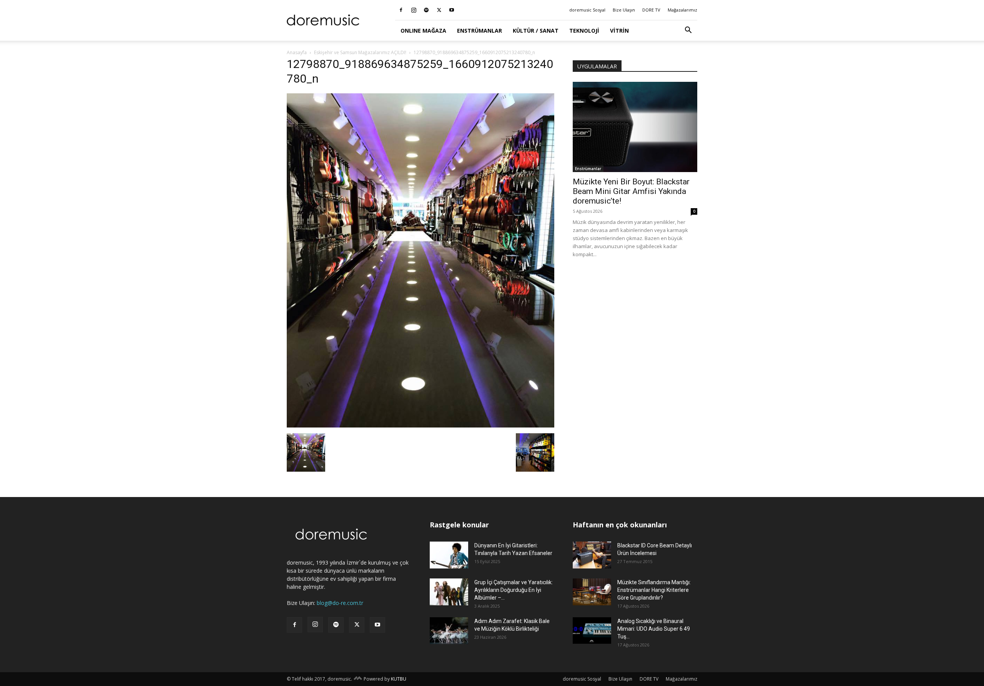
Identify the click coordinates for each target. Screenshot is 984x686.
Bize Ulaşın (624, 10)
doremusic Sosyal (587, 10)
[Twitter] (439, 10)
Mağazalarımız (682, 10)
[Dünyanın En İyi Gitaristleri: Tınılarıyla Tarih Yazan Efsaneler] (449, 555)
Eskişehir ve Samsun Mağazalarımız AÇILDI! (360, 52)
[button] (688, 31)
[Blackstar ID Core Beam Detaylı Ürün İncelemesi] (592, 555)
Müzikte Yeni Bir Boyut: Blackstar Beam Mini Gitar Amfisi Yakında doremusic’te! (631, 191)
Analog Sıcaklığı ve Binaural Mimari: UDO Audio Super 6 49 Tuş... (653, 629)
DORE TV (651, 10)
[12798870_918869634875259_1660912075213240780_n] (420, 425)
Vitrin (619, 30)
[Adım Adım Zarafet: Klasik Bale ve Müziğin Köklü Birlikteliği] (449, 630)
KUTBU (398, 679)
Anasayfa (297, 52)
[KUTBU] (357, 679)
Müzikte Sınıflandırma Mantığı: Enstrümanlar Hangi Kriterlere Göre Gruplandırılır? (654, 590)
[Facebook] (401, 10)
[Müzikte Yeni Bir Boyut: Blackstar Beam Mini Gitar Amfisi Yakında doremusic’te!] (635, 127)
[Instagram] (413, 10)
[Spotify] (426, 10)
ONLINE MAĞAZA (423, 30)
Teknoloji (584, 30)
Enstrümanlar (479, 30)
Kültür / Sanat (535, 30)
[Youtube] (451, 10)
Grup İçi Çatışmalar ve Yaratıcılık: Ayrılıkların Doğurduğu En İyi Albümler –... (513, 590)
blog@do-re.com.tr (340, 602)
